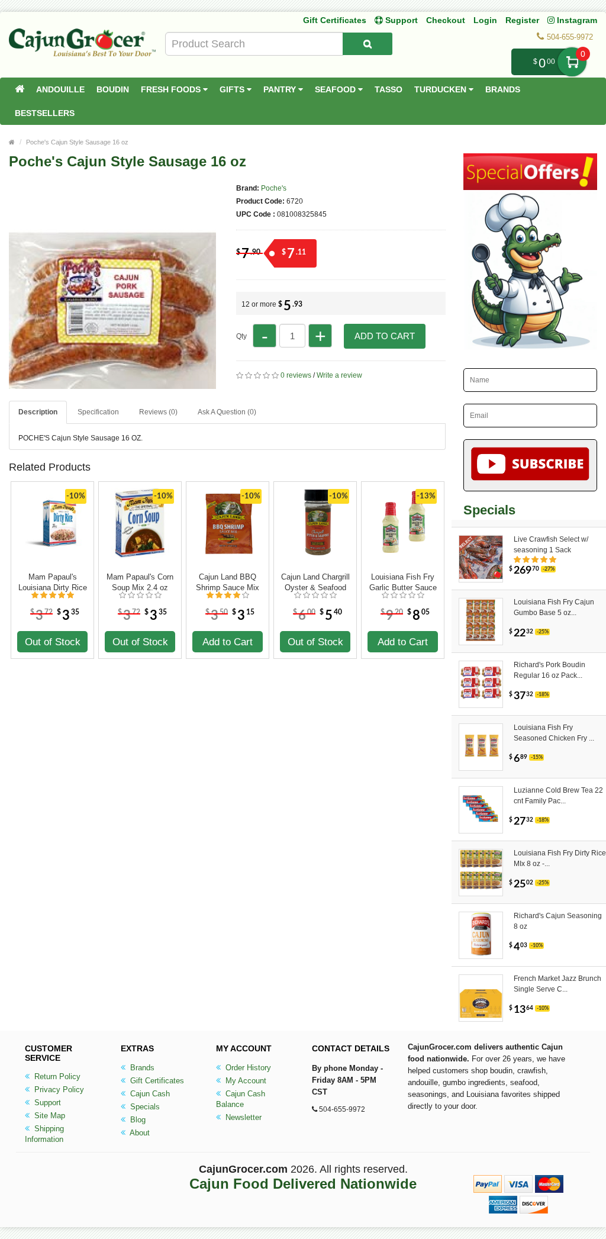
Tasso (388, 89)
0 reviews (296, 375)
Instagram (576, 20)
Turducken (441, 89)
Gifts (233, 89)
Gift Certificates (334, 20)
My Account (244, 1080)
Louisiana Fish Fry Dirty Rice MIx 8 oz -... (560, 858)
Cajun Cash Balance (240, 1099)
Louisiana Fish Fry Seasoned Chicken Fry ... (554, 732)
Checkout (445, 20)
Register (522, 20)
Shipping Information (44, 1134)
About (139, 1132)
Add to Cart (384, 336)
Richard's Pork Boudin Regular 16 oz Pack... (549, 670)
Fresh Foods (172, 89)
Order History (247, 1067)
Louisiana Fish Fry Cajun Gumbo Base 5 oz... (554, 607)
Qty (241, 336)
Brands (502, 89)
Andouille (60, 89)
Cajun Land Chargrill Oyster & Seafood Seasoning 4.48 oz (315, 582)
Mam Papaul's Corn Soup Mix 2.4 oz (140, 582)
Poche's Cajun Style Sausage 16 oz (77, 142)
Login (485, 20)
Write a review (339, 375)
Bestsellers (45, 113)
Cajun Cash (149, 1093)
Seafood (336, 89)
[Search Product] (367, 44)
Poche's (273, 188)
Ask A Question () (227, 412)
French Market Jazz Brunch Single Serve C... (557, 983)
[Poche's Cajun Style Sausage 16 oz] (112, 383)
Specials (144, 1106)
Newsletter (242, 1117)
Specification (98, 412)
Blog (137, 1119)
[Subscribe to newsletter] (530, 465)
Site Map (48, 1115)
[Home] (19, 89)
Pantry (280, 89)
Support (46, 1102)
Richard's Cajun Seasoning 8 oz (558, 921)
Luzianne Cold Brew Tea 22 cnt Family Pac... (558, 795)
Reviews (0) (158, 412)
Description (37, 412)
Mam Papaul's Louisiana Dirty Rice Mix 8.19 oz (52, 582)
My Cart (571, 61)
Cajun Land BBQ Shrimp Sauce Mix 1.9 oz (227, 582)
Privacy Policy (58, 1089)
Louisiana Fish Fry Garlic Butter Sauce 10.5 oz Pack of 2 (403, 582)
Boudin (112, 89)
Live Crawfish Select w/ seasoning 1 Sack (551, 544)
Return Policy (56, 1076)
